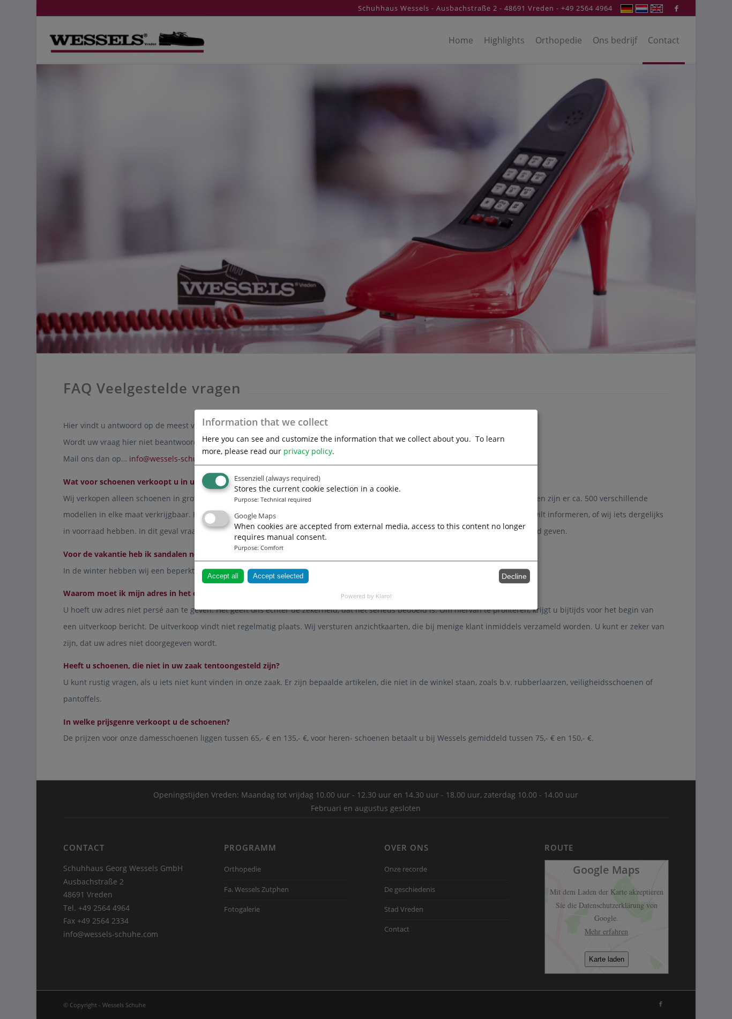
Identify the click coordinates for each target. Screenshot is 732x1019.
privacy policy (307, 451)
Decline (514, 576)
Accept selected (278, 576)
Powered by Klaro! (366, 596)
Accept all (222, 576)
